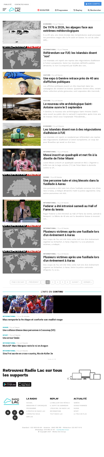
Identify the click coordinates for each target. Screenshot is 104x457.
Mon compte (93, 4)
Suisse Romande (80, 405)
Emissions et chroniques (36, 405)
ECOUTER (44, 10)
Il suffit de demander (59, 405)
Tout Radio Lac (56, 414)
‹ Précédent (33, 282)
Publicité (8, 4)
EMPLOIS (29, 417)
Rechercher (95, 10)
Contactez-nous (22, 4)
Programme (62, 10)
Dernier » (88, 282)
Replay (78, 10)
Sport (76, 411)
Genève (77, 403)
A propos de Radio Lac (35, 411)
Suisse (76, 408)
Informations (55, 411)
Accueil (29, 403)
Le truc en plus (80, 414)
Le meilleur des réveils (60, 403)
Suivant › (76, 282)
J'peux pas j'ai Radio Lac (60, 408)
